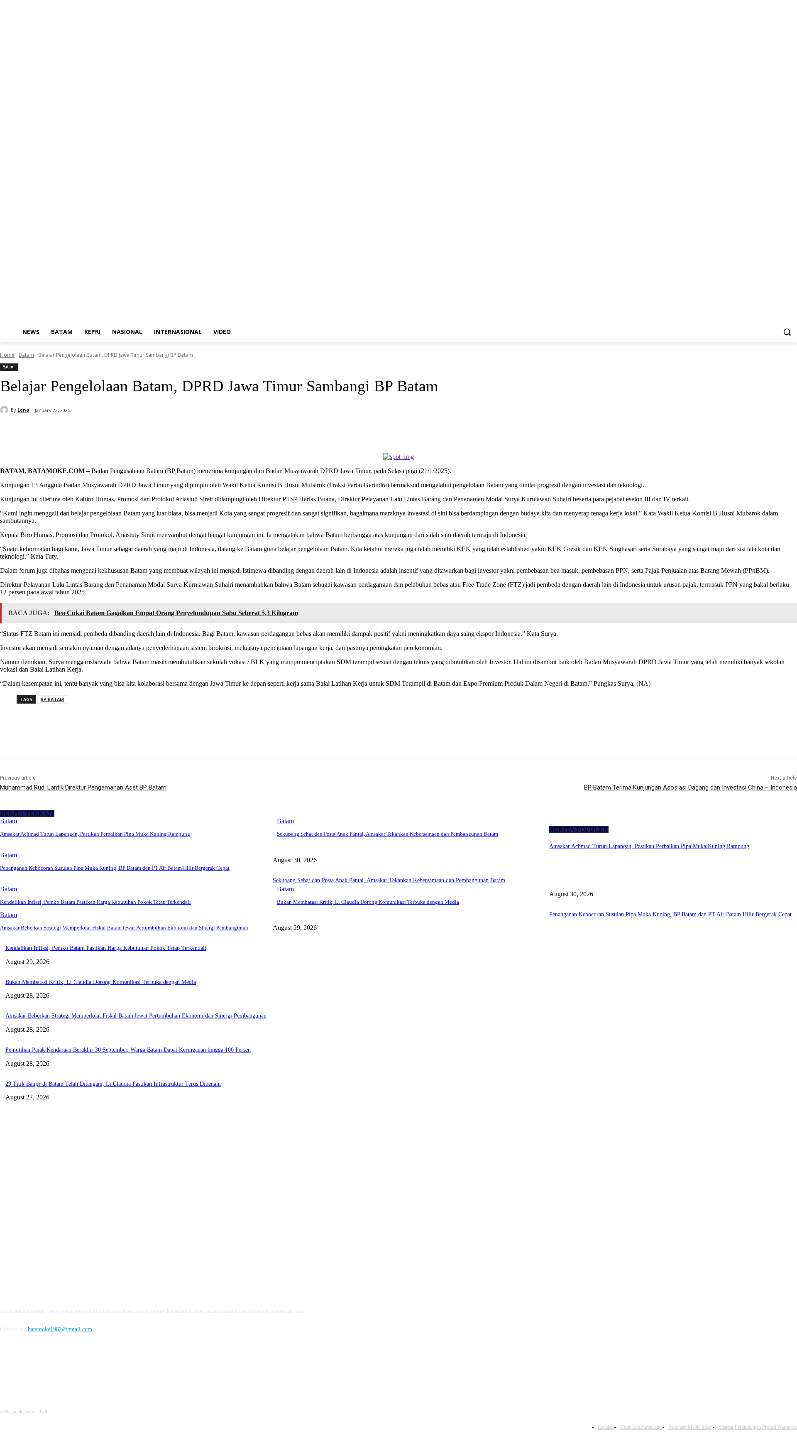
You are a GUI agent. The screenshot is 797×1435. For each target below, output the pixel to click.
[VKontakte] (93, 1367)
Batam (26, 354)
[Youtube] (792, 161)
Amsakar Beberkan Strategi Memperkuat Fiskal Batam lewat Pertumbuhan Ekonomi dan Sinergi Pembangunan (124, 928)
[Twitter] (769, 161)
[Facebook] (746, 161)
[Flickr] (50, 1367)
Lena (23, 410)
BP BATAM (52, 699)
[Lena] (5, 410)
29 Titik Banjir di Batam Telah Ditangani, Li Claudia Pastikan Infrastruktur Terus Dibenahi (113, 1084)
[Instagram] (758, 161)
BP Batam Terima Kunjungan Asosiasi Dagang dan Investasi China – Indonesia (690, 787)
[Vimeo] (780, 161)
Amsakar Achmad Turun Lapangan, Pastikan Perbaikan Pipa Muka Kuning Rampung (95, 834)
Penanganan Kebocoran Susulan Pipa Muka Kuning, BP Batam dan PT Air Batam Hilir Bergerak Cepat (115, 868)
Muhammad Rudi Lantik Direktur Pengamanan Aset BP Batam (83, 787)
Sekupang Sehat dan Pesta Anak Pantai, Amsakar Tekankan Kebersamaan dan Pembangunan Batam (387, 834)
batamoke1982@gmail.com (60, 1329)
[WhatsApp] (165, 432)
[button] (787, 332)
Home (7, 354)
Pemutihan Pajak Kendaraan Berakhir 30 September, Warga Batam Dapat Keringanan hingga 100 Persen (128, 1050)
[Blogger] (8, 1367)
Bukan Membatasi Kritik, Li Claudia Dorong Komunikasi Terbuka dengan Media (368, 902)
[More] (196, 432)
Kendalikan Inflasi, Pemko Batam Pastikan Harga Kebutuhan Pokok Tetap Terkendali (95, 902)
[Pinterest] (135, 432)
